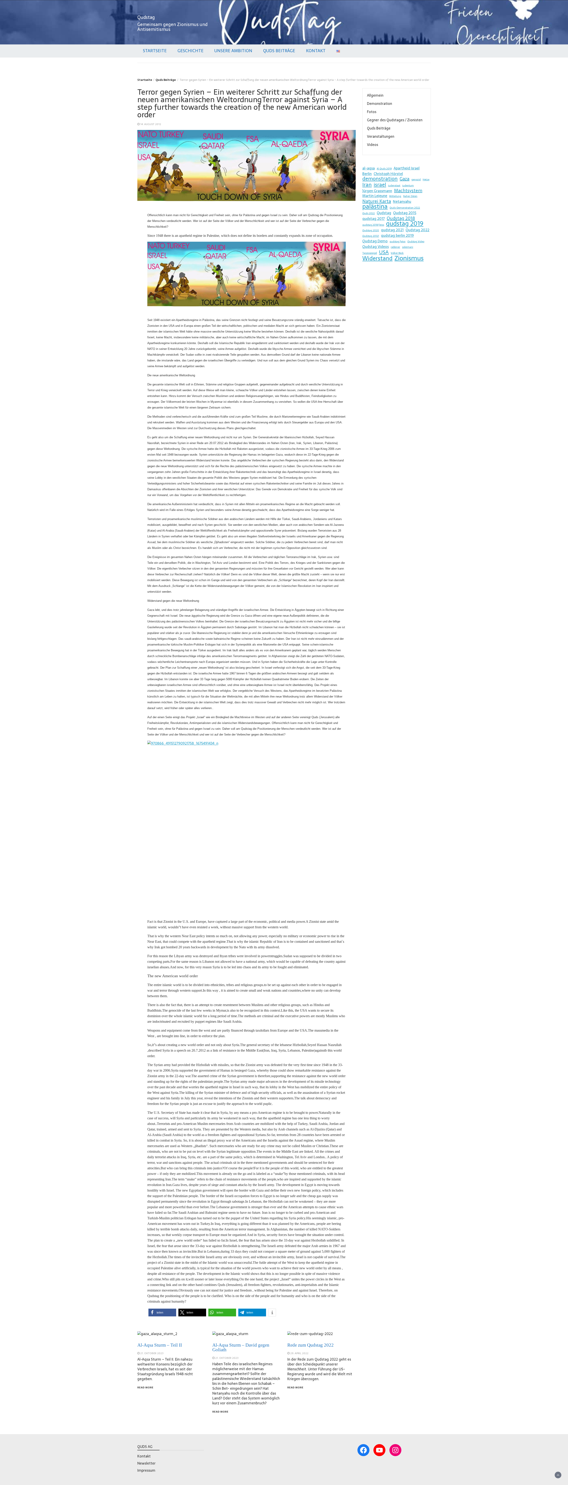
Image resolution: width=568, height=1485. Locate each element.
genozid (416, 179)
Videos (372, 145)
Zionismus (409, 258)
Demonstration (379, 103)
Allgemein (375, 95)
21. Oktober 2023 (152, 1353)
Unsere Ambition (233, 50)
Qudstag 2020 (370, 230)
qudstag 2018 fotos (373, 225)
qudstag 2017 (373, 218)
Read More (145, 1387)
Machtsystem (408, 190)
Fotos (371, 112)
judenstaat (394, 185)
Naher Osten (410, 196)
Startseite (155, 50)
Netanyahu (402, 201)
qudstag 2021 (392, 229)
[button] (162, 1312)
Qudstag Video (415, 241)
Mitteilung (395, 196)
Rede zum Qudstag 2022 (310, 1345)
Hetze (426, 179)
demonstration (380, 178)
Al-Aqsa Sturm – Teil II (159, 1345)
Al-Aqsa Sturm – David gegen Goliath (240, 1347)
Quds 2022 (368, 213)
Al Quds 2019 (384, 169)
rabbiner (395, 247)
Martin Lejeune (374, 195)
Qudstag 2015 (404, 212)
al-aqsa (368, 168)
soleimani (407, 247)
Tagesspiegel (369, 253)
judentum (408, 185)
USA (384, 252)
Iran (367, 184)
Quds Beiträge (279, 50)
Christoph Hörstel (388, 173)
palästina (375, 206)
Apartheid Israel (407, 168)
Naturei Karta (376, 201)
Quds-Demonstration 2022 (405, 208)
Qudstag (146, 17)
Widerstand (377, 258)
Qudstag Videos (375, 246)
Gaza (404, 178)
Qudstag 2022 (417, 229)
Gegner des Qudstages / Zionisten (394, 120)
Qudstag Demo (375, 241)
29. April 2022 (299, 1353)
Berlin (367, 173)
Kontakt (315, 50)
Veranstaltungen (380, 136)
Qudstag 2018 (401, 218)
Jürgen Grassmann (377, 190)
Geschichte (190, 50)
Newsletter (146, 1463)
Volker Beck (397, 253)
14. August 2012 (150, 124)
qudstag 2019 (404, 223)
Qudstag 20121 (370, 236)
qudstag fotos (397, 241)
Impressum (146, 1470)
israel (380, 184)
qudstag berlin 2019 (397, 235)
